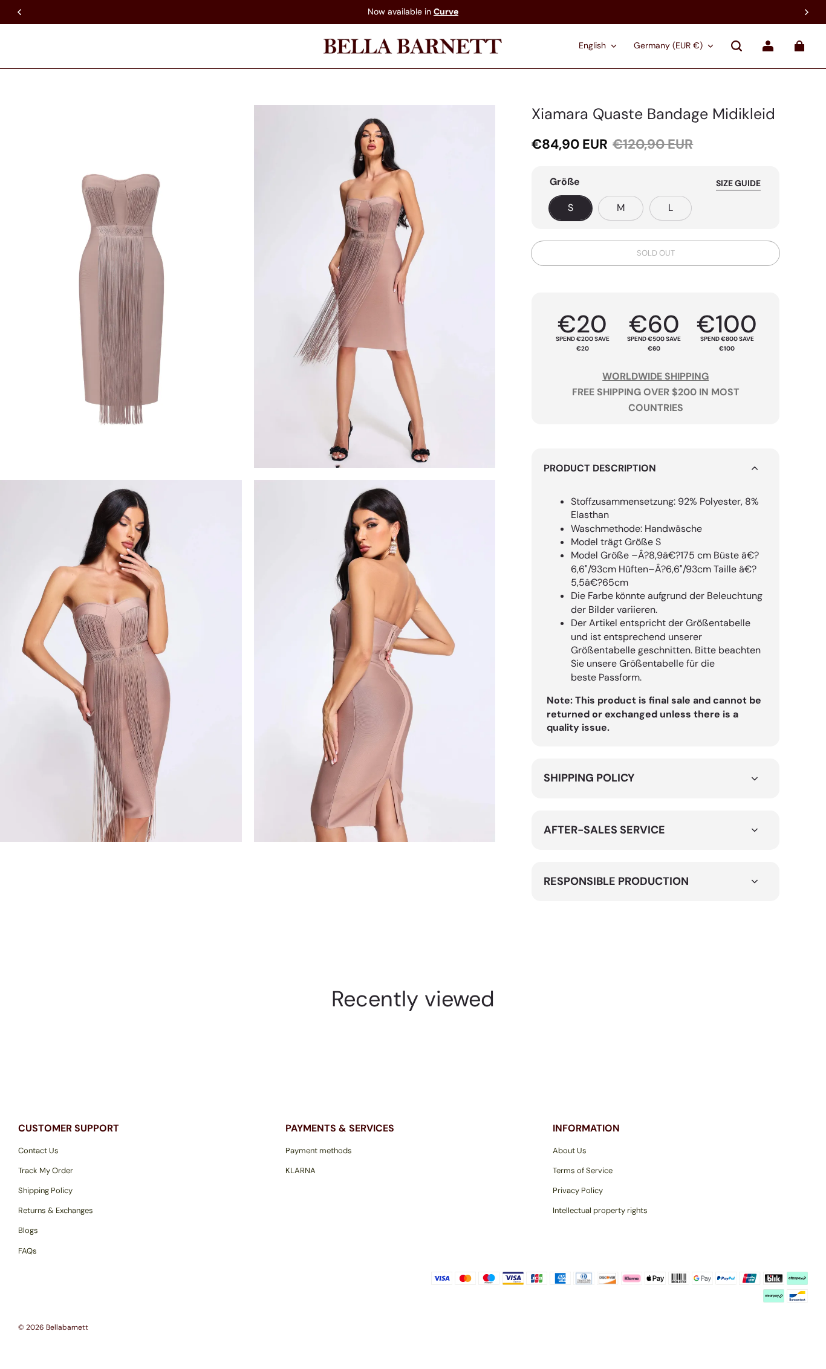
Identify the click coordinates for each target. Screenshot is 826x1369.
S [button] (570, 207)
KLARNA (300, 1170)
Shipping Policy (45, 1190)
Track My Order (45, 1170)
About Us (570, 1150)
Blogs (28, 1230)
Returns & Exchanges (55, 1210)
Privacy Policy (578, 1190)
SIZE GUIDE (738, 183)
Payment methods (318, 1150)
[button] (736, 45)
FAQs (27, 1251)
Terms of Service (583, 1170)
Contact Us (38, 1150)
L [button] (670, 207)
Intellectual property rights (600, 1210)
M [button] (621, 207)
